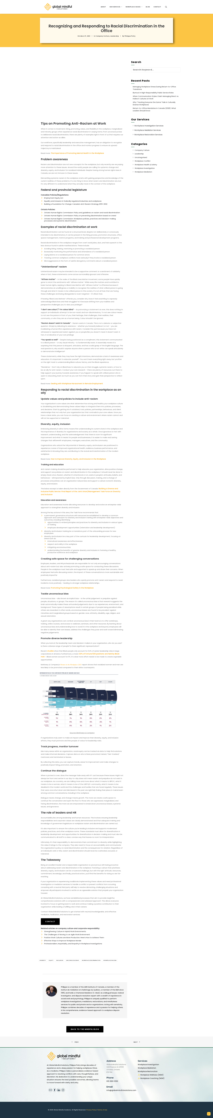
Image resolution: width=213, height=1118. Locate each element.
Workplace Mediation (147, 1068)
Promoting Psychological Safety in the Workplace (72, 588)
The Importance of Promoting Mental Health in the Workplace (77, 153)
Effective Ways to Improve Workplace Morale (62, 940)
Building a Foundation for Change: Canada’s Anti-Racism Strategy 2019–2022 (75, 204)
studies (50, 651)
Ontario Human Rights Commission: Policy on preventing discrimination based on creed (80, 215)
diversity (43, 960)
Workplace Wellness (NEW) (152, 1075)
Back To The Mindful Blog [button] (85, 1029)
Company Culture (102, 36)
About (103, 7)
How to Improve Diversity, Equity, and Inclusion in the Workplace (78, 459)
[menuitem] (103, 7)
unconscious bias (72, 960)
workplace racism (109, 960)
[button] (167, 7)
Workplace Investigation (148, 1064)
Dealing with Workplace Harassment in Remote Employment (77, 383)
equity (51, 960)
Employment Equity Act (53, 198)
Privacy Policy (91, 1110)
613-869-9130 (112, 1081)
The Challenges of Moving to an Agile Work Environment (67, 934)
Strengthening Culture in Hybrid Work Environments (65, 931)
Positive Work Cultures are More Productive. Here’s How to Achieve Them (74, 937)
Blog (148, 7)
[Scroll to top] (209, 1113)
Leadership (114, 36)
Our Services (114, 7)
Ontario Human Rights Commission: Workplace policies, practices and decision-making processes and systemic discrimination (80, 220)
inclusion (59, 960)
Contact (157, 7)
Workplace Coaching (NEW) (152, 1078)
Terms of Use (102, 1110)
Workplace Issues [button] (133, 7)
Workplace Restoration (148, 1071)
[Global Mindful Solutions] (58, 7)
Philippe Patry (130, 36)
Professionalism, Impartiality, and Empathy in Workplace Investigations (73, 943)
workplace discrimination (91, 960)
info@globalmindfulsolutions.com (121, 1090)
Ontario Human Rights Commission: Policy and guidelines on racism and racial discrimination (82, 212)
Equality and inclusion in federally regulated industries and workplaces (73, 201)
